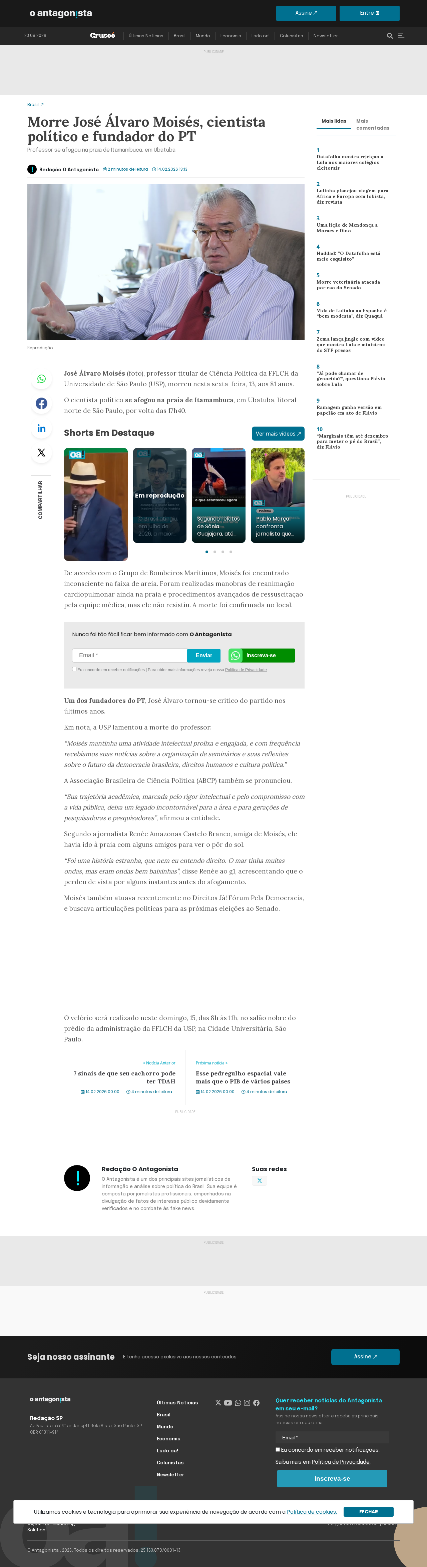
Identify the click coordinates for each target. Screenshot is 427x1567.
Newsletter (326, 36)
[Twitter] (218, 1403)
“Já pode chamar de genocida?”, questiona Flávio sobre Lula (352, 378)
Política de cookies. (312, 1512)
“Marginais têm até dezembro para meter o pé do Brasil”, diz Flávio (351, 443)
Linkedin (41, 428)
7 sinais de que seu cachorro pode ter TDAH (115, 1054)
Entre (367, 13)
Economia (231, 36)
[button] (207, 552)
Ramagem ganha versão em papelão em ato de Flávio (348, 412)
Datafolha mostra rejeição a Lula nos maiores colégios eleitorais (348, 163)
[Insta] (247, 1403)
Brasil (179, 36)
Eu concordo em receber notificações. (330, 1450)
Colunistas (291, 36)
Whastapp (41, 378)
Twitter (41, 452)
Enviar (204, 655)
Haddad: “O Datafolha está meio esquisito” (346, 258)
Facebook (41, 403)
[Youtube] (228, 1403)
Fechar (368, 1511)
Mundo (203, 36)
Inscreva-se (261, 655)
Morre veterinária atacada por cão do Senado (351, 286)
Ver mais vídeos (276, 433)
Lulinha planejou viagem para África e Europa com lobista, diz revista (352, 197)
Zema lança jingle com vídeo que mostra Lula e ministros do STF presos (352, 346)
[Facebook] (256, 1403)
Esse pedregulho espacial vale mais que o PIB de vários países (247, 1058)
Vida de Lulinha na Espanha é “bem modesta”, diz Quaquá (349, 315)
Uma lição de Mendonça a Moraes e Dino (345, 229)
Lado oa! (261, 36)
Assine (304, 13)
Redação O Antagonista (69, 170)
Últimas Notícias (146, 36)
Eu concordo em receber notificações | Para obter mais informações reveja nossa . (132, 670)
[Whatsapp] (238, 1403)
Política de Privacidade (246, 670)
